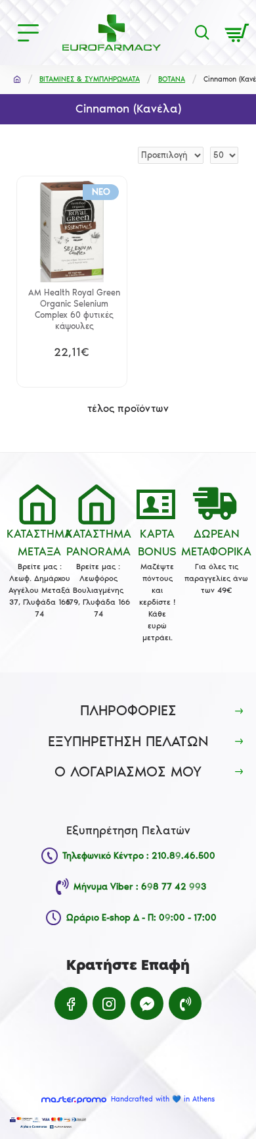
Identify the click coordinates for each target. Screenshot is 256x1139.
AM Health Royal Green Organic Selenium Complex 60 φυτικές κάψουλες (74, 309)
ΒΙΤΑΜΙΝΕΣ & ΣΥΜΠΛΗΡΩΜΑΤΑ (89, 79)
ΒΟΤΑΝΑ (171, 79)
